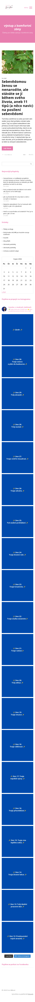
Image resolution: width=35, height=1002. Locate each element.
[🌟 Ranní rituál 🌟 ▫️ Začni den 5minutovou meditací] (17, 393)
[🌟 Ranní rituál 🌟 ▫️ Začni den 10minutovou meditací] (17, 361)
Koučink (5, 238)
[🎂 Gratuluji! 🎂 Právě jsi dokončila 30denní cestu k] (17, 329)
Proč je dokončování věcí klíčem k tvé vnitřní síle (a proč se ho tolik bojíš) (17, 190)
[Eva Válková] (9, 7)
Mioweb (30, 994)
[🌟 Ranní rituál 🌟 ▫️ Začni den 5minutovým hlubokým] (17, 713)
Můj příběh (6, 241)
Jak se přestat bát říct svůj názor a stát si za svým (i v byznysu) (16, 198)
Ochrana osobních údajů (11, 251)
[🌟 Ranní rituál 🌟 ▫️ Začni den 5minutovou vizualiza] (17, 905)
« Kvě (4, 292)
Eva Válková (8, 155)
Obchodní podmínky (9, 244)
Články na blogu (8, 229)
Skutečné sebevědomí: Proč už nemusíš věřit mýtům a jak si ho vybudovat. (17, 205)
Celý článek (7, 148)
